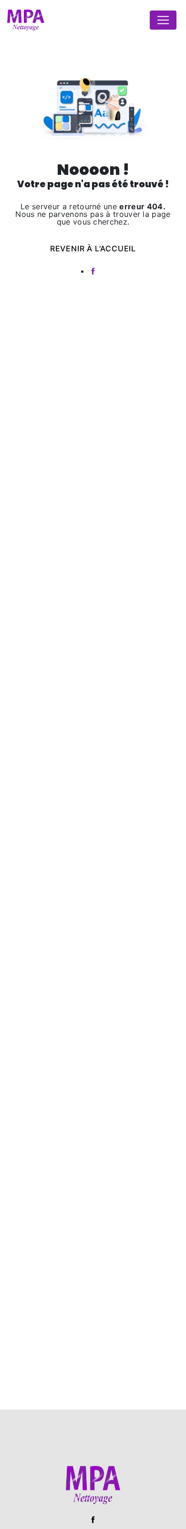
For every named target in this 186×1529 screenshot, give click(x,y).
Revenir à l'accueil (93, 248)
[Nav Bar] (163, 20)
